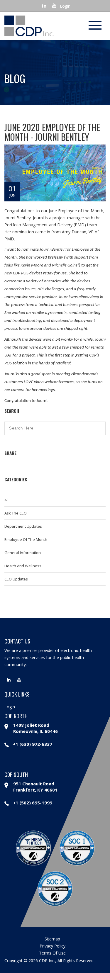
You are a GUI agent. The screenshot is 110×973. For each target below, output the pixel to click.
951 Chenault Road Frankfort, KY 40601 (35, 787)
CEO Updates (16, 579)
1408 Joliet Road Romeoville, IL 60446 (35, 728)
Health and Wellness (22, 565)
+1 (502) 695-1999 (32, 803)
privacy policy (52, 946)
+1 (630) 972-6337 (32, 744)
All (6, 499)
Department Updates (23, 526)
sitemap (52, 939)
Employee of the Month (25, 539)
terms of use (52, 953)
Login (65, 6)
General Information (22, 552)
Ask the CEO (15, 513)
